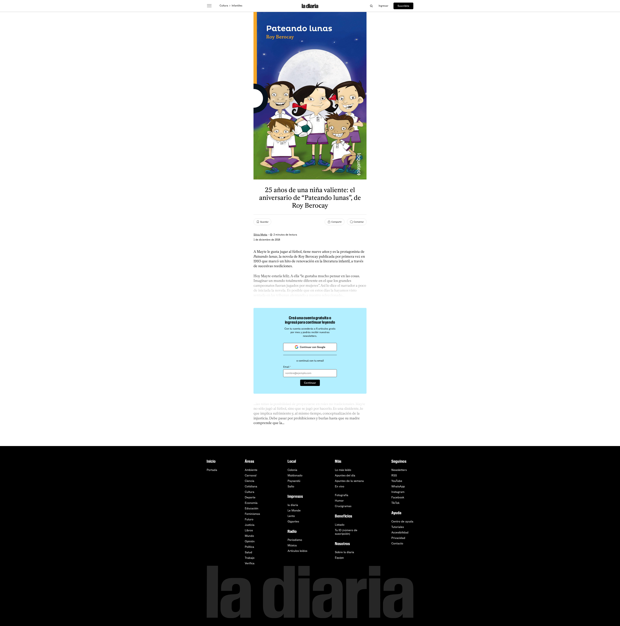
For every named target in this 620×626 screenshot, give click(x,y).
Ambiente (251, 470)
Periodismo (295, 540)
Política (249, 547)
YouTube (396, 481)
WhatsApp (398, 486)
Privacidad (398, 538)
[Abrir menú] (209, 5)
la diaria (293, 505)
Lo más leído (343, 470)
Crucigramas (343, 506)
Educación (251, 508)
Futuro (249, 519)
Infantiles (237, 5)
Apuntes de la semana (349, 481)
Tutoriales (397, 527)
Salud (248, 552)
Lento (291, 516)
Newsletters (399, 470)
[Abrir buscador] (371, 6)
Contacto (397, 543)
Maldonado (295, 475)
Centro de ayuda (402, 521)
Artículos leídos (297, 551)
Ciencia (249, 481)
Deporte (250, 497)
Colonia (292, 470)
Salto (291, 486)
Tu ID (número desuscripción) (346, 532)
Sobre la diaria (344, 552)
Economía (251, 503)
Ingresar (383, 5)
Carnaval (250, 475)
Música (292, 545)
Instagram (397, 492)
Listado (339, 524)
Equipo (339, 557)
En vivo (339, 486)
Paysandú (294, 481)
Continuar (310, 382)
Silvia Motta (260, 234)
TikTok (395, 503)
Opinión (250, 541)
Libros (249, 530)
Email (287, 366)
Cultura (224, 5)
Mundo (249, 536)
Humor (339, 500)
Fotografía (341, 495)
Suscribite (403, 5)
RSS (394, 475)
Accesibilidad (399, 532)
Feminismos (252, 514)
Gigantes (293, 521)
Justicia (249, 525)
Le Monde (294, 510)
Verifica (249, 563)
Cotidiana (251, 486)
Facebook (397, 497)
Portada (212, 470)
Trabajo (249, 558)
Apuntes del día (345, 475)
